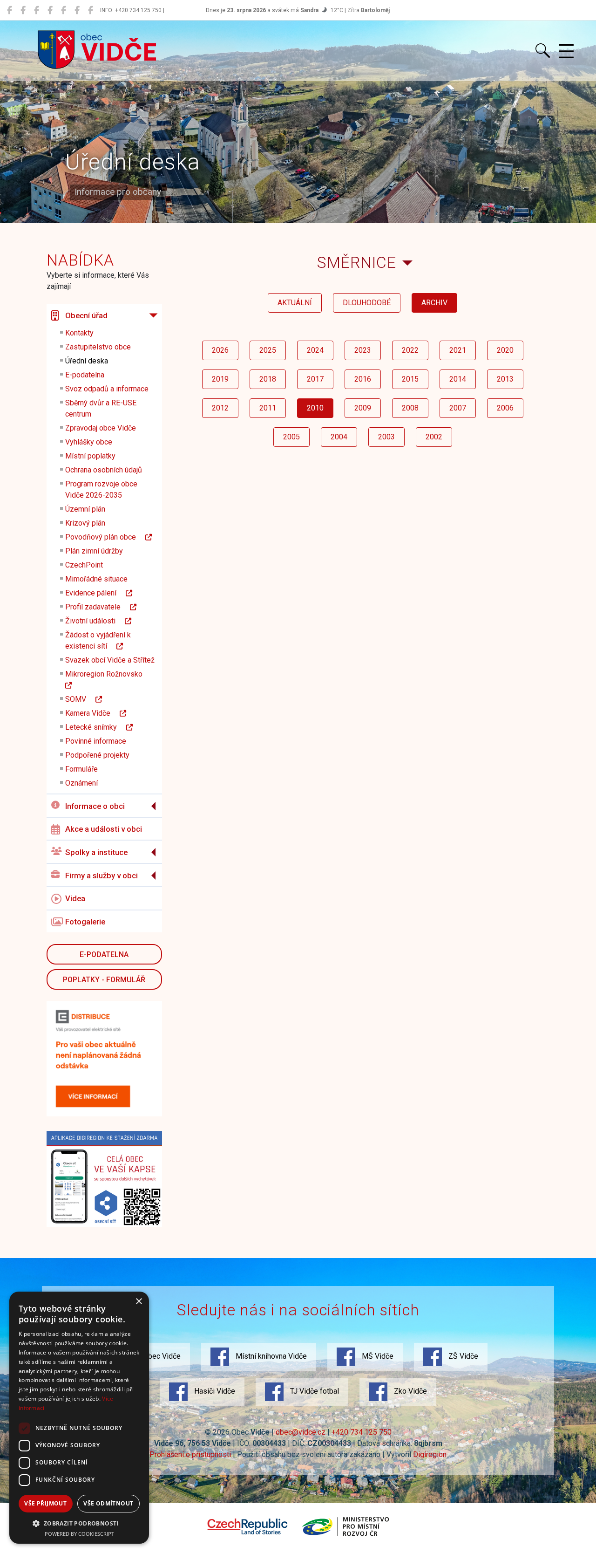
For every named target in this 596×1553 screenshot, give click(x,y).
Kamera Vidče (92, 713)
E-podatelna (84, 374)
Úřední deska (86, 360)
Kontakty (79, 332)
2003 (386, 436)
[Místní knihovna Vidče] (23, 10)
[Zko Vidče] (90, 10)
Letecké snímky (95, 727)
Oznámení (81, 783)
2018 (267, 379)
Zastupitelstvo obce (98, 346)
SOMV (80, 699)
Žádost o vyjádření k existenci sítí (98, 640)
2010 (315, 408)
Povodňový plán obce (105, 537)
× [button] (138, 1301)
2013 (505, 379)
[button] (79, 1523)
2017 (315, 379)
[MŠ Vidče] (36, 10)
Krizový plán (85, 523)
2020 (505, 350)
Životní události (95, 620)
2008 (410, 408)
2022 (410, 350)
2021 (457, 350)
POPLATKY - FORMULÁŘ (104, 979)
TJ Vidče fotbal (313, 1391)
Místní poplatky (90, 456)
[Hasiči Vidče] (63, 10)
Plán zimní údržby (94, 551)
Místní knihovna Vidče (270, 1356)
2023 (362, 350)
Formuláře (81, 769)
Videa (75, 898)
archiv (434, 302)
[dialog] (79, 1418)
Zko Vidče (409, 1391)
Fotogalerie (85, 921)
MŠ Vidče (376, 1356)
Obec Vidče (161, 1356)
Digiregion (430, 1454)
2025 (267, 350)
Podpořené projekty (97, 755)
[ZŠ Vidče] (50, 10)
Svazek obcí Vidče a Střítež (110, 660)
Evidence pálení (95, 592)
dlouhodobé (367, 302)
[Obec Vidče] (9, 10)
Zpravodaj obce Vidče (100, 428)
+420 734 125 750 (362, 1432)
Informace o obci (95, 806)
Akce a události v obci (103, 829)
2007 (457, 408)
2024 (315, 350)
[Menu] (566, 51)
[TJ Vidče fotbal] (77, 10)
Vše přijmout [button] (45, 1503)
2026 (220, 350)
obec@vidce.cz (300, 1432)
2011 (267, 408)
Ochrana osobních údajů (103, 469)
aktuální (295, 302)
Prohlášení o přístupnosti (190, 1454)
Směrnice (356, 262)
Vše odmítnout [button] (108, 1503)
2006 (505, 408)
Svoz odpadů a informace (107, 388)
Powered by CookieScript (79, 1533)
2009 (362, 408)
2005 (291, 436)
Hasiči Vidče (213, 1391)
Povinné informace (95, 741)
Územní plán (85, 509)
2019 (220, 379)
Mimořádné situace (96, 579)
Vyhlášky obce (88, 442)
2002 (434, 436)
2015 (410, 379)
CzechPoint (84, 565)
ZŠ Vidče (462, 1356)
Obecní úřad (86, 315)
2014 (457, 379)
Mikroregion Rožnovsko (108, 674)
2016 (362, 379)
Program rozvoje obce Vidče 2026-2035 (101, 489)
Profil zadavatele (97, 606)
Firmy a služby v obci (101, 875)
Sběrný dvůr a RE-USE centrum (100, 408)
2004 (339, 436)
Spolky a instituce (96, 852)
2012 (220, 408)
